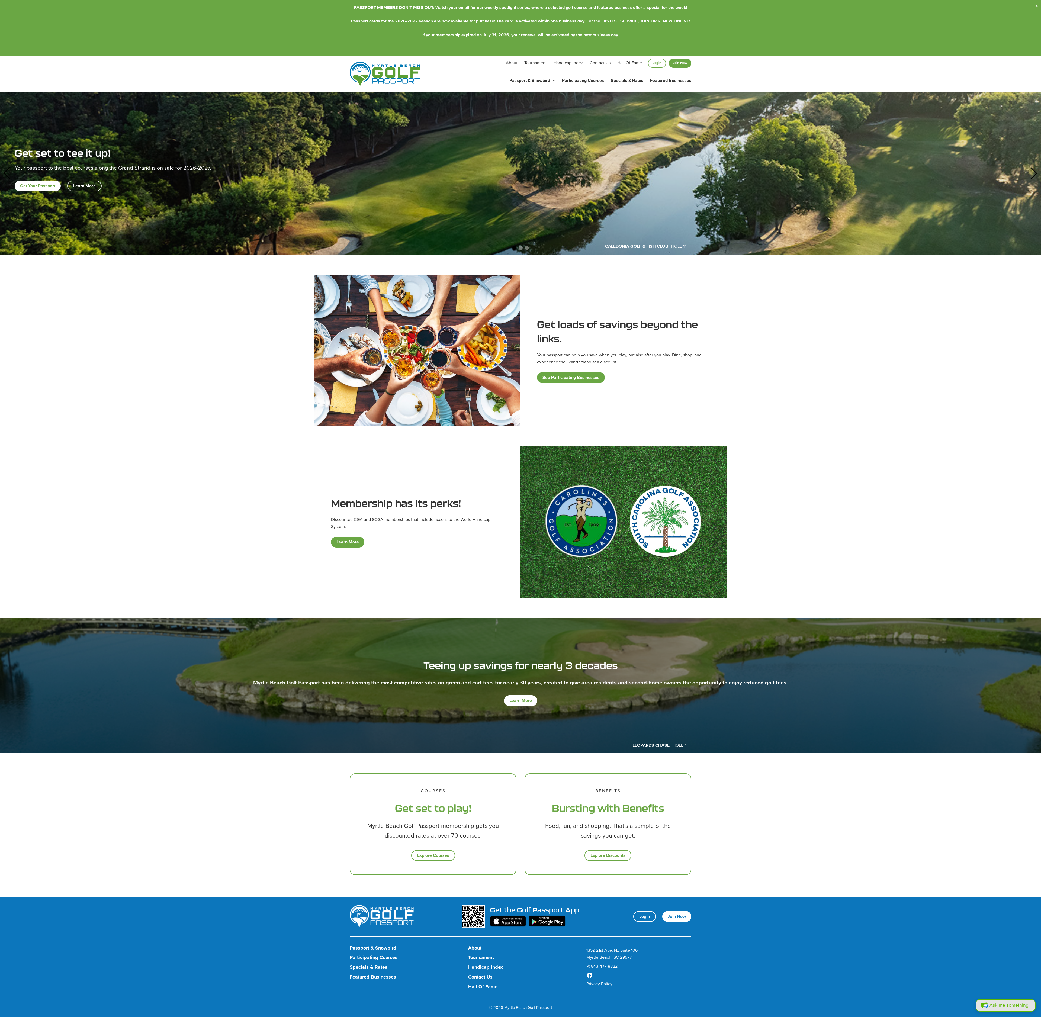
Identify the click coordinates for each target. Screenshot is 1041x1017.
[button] (7, 173)
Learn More (84, 186)
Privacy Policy (599, 984)
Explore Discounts (607, 855)
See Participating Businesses (570, 377)
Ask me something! (1009, 1005)
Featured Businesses (670, 80)
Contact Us (600, 63)
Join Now (680, 62)
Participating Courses (583, 80)
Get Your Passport (37, 186)
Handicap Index (568, 63)
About (512, 63)
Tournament (535, 63)
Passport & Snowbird (529, 80)
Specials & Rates (627, 80)
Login (657, 62)
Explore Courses (433, 855)
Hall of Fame (629, 63)
